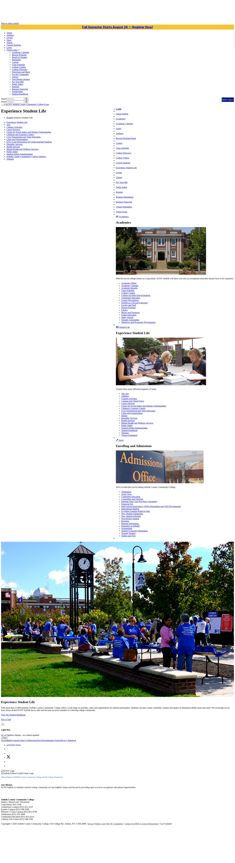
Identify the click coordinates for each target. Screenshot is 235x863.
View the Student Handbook (13, 715)
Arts (8, 125)
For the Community (20, 74)
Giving (10, 38)
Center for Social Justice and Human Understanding (143, 406)
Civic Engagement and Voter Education (138, 411)
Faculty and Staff (128, 305)
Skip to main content (10, 23)
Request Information (124, 197)
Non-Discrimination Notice (49, 740)
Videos (10, 42)
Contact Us (23, 740)
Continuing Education (130, 298)
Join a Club (6, 719)
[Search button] (26, 98)
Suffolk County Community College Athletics (26, 156)
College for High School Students (135, 295)
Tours (9, 40)
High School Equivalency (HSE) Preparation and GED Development (151, 506)
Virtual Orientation (124, 207)
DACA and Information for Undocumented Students (29, 142)
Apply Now (126, 494)
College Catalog (19, 67)
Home (9, 118)
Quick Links (12, 50)
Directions (32, 740)
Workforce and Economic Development (138, 322)
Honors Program (128, 307)
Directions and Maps (21, 72)
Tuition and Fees (128, 536)
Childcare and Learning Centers (20, 134)
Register (15, 87)
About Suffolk (122, 114)
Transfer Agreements (130, 320)
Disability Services (129, 418)
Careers (15, 62)
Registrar (125, 521)
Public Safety (17, 84)
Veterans (125, 433)
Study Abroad (127, 317)
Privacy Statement (68, 740)
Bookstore (16, 60)
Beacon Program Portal (126, 138)
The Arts (125, 394)
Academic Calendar (20, 52)
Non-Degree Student (21, 79)
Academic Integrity (129, 288)
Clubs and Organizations (132, 413)
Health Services (128, 420)
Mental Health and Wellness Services (137, 423)
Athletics (10, 35)
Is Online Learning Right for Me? (135, 511)
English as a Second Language (134, 303)
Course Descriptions (130, 300)
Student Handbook (20, 94)
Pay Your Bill (18, 82)
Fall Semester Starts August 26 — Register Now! (117, 27)
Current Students (123, 163)
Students (14, 45)
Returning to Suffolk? (130, 526)
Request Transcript (20, 89)
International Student (130, 509)
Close (4, 738)
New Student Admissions (132, 514)
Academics (120, 119)
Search (4, 99)
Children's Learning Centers (133, 408)
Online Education (128, 315)
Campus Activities (129, 398)
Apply (118, 128)
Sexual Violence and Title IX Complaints (105, 824)
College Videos (122, 158)
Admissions (126, 492)
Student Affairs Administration (134, 428)
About (9, 33)
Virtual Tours (121, 212)
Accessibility (6, 740)
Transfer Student (128, 533)
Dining (124, 416)
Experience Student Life (126, 168)
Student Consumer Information (134, 531)
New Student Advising (131, 516)
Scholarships (17, 91)
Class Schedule (18, 64)
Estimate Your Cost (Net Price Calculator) (139, 501)
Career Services (128, 403)
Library (15, 77)
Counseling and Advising (132, 499)
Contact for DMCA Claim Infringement (141, 824)
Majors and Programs (130, 312)
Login (9, 47)
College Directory (19, 69)
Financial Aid (127, 504)
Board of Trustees (19, 57)
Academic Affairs (128, 283)
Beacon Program (19, 55)
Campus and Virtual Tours (132, 401)
